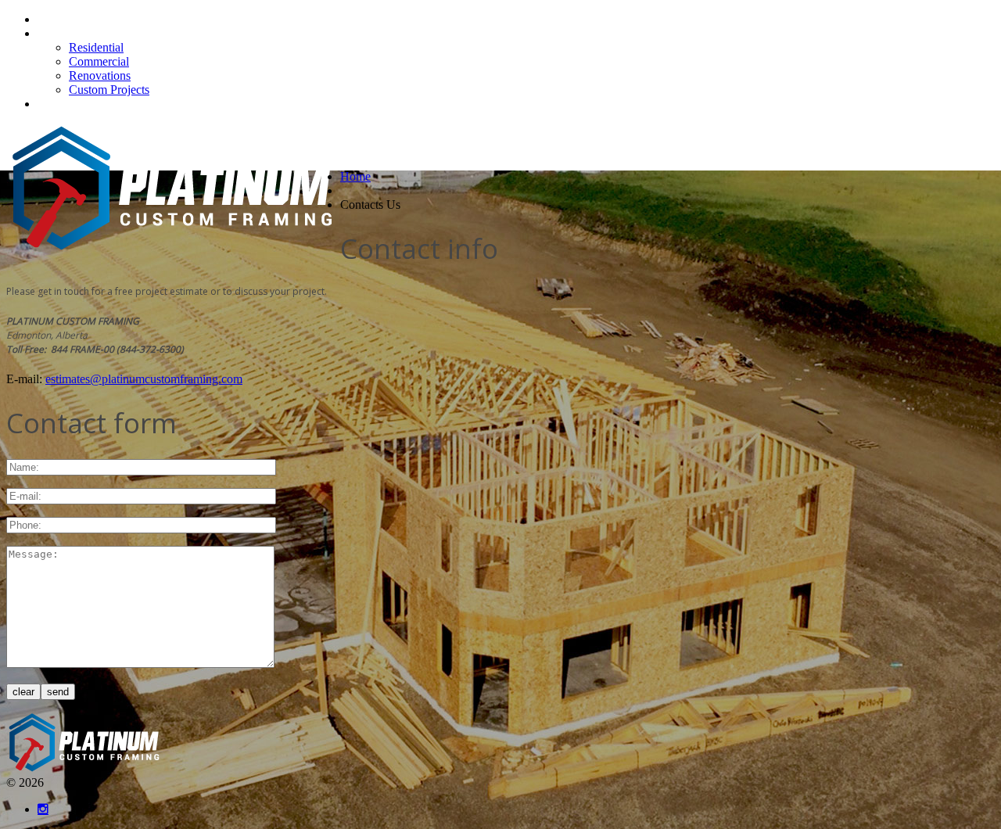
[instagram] (43, 809)
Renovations (100, 75)
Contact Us (66, 103)
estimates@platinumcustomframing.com (143, 379)
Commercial (99, 61)
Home (53, 19)
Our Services (69, 33)
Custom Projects (109, 89)
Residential (96, 47)
